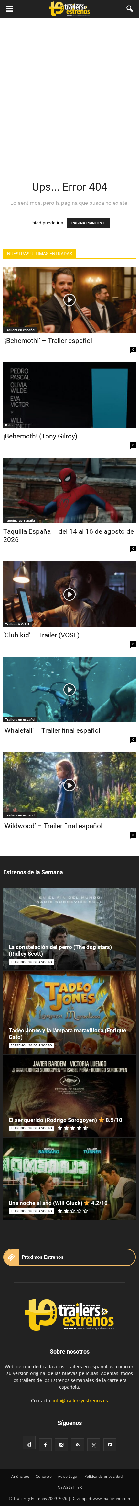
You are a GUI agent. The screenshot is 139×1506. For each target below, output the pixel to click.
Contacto (44, 1476)
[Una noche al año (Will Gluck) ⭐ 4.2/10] (69, 1179)
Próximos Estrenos (43, 1257)
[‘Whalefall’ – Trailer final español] (69, 689)
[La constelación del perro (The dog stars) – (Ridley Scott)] (69, 929)
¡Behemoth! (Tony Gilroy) (40, 436)
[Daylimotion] (29, 1442)
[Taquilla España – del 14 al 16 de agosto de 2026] (69, 490)
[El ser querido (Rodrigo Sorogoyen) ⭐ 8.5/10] (69, 1096)
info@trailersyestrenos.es (80, 1400)
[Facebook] (45, 1444)
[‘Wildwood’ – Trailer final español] (69, 785)
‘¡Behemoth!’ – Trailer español (47, 340)
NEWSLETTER (70, 1487)
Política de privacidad (103, 1476)
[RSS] (77, 1444)
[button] (130, 9)
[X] (93, 1444)
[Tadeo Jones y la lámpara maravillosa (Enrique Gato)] (69, 1012)
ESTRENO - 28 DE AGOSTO (31, 962)
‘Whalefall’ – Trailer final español (51, 730)
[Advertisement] (69, 90)
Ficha (9, 425)
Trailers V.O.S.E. (17, 624)
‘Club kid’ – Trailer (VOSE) (41, 635)
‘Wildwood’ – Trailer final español (52, 826)
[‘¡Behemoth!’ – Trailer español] (69, 300)
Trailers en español (20, 329)
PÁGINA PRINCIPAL (88, 223)
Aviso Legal (68, 1476)
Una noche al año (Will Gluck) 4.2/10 (58, 1203)
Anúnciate (20, 1476)
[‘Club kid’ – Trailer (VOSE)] (69, 594)
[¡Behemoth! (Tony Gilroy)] (69, 395)
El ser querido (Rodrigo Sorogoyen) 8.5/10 (65, 1120)
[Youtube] (109, 1444)
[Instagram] (61, 1444)
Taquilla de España (20, 520)
